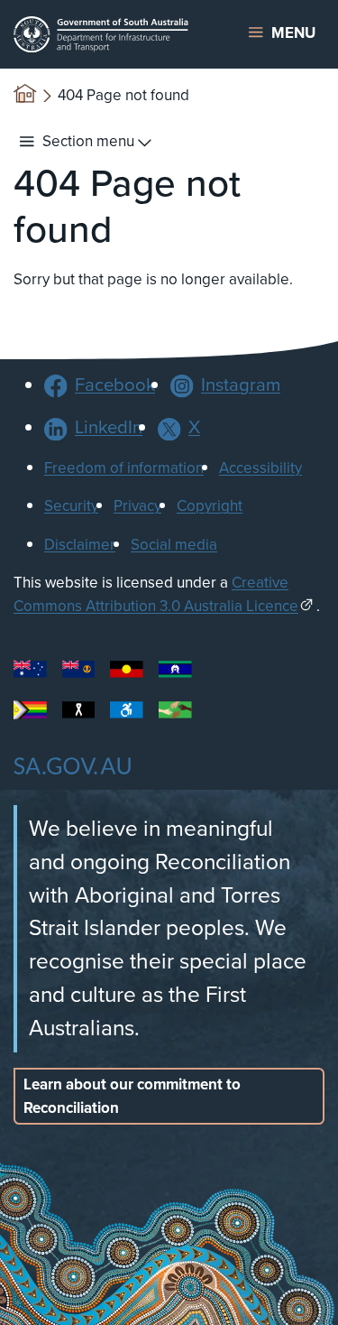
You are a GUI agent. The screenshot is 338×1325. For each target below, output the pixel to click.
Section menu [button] (88, 141)
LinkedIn (108, 426)
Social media (174, 544)
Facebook (115, 384)
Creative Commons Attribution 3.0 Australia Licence (156, 594)
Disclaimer (79, 544)
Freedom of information (124, 468)
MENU (293, 33)
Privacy (137, 506)
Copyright (209, 506)
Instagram (240, 384)
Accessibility (260, 468)
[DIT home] (112, 34)
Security (71, 506)
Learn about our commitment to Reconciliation (132, 1096)
